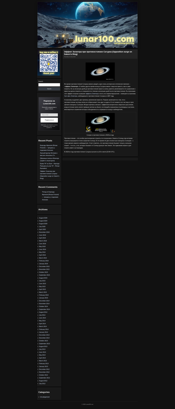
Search (40, 81)
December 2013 (44, 335)
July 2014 (42, 315)
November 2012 (44, 372)
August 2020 (43, 223)
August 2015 (43, 278)
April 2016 (42, 255)
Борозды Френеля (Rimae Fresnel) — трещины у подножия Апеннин (48, 148)
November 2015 (44, 269)
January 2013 (43, 366)
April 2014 (42, 323)
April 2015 (42, 289)
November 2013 (44, 338)
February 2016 (44, 261)
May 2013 (42, 355)
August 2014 (43, 312)
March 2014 (43, 326)
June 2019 (42, 235)
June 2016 (42, 249)
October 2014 (43, 306)
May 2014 (42, 320)
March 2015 (43, 292)
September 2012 (44, 378)
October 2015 (43, 272)
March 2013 (43, 361)
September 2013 (44, 343)
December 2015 (44, 266)
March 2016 (43, 258)
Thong (44, 192)
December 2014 (44, 301)
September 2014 (44, 309)
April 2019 (42, 238)
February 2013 (44, 363)
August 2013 (43, 346)
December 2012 (44, 369)
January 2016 (43, 263)
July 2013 (42, 349)
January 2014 (43, 332)
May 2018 (42, 246)
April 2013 (42, 358)
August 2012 (43, 381)
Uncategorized (44, 397)
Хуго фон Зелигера (70, 96)
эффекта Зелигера (92, 93)
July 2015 (42, 281)
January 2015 (43, 298)
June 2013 (42, 352)
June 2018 (42, 243)
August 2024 (43, 221)
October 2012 (43, 375)
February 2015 (44, 295)
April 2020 (42, 229)
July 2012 (42, 383)
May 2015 (42, 286)
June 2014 (42, 318)
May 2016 (42, 252)
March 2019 (43, 241)
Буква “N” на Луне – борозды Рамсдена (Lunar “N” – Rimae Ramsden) (50, 166)
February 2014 (44, 329)
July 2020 (42, 226)
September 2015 (44, 275)
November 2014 (44, 303)
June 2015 (42, 283)
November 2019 (44, 232)
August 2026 (43, 218)
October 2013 (43, 341)
